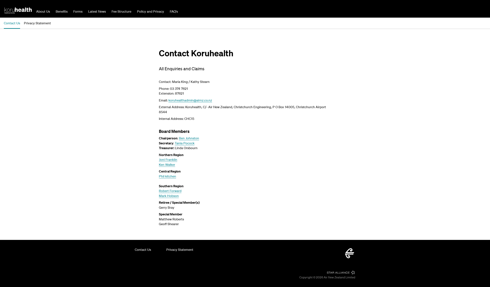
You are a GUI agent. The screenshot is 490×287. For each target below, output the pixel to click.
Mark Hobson (169, 196)
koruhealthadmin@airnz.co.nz (190, 100)
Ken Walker (167, 165)
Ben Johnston (189, 138)
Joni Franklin (168, 160)
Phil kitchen (167, 176)
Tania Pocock (184, 143)
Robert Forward (170, 191)
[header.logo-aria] (18, 10)
